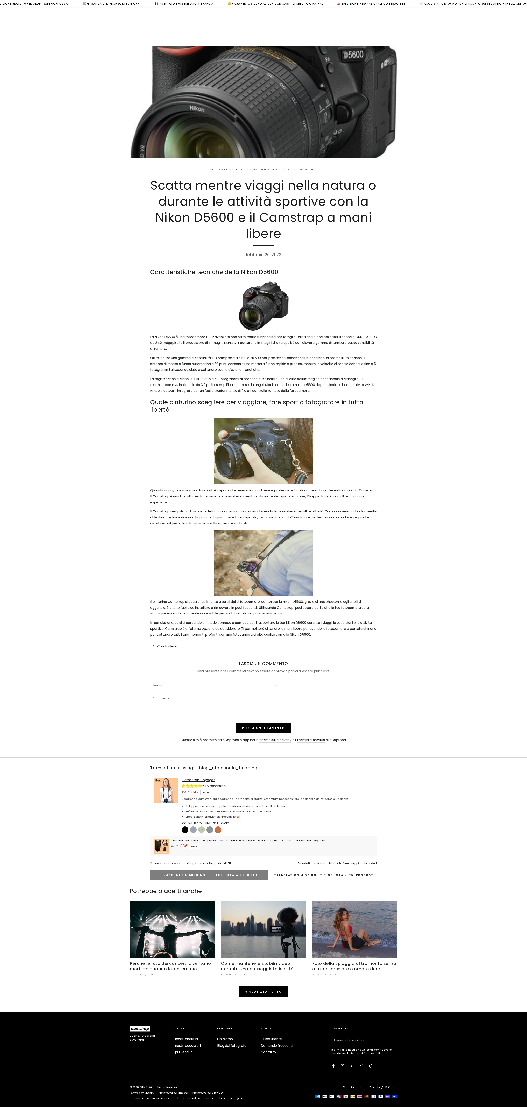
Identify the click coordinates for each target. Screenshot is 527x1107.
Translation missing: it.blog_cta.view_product (324, 875)
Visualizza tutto (263, 992)
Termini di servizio (311, 740)
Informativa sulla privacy (208, 1092)
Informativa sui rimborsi (173, 1092)
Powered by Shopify (142, 1093)
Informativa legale (231, 1098)
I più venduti (182, 1052)
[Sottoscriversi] (395, 1040)
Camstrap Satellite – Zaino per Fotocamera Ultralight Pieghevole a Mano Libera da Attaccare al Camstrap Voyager (248, 840)
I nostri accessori (187, 1045)
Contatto (268, 1052)
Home (214, 169)
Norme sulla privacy (275, 740)
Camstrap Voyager (198, 780)
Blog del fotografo (231, 1045)
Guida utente (271, 1039)
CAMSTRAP (146, 1087)
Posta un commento (263, 728)
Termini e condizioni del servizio (153, 1098)
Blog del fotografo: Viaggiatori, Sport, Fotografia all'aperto (267, 169)
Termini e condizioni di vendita (196, 1098)
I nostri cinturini (185, 1039)
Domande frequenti (277, 1045)
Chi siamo (225, 1039)
